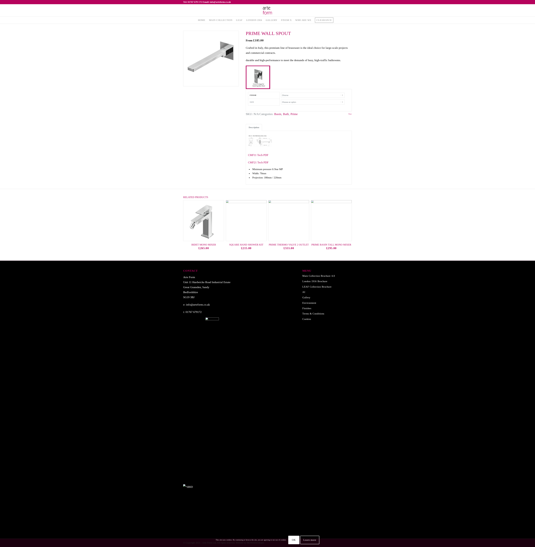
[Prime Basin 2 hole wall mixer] (2, 273)
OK (294, 540)
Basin (277, 114)
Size (252, 102)
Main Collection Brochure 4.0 (318, 275)
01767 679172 (194, 311)
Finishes (306, 308)
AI (303, 292)
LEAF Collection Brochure (317, 286)
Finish (253, 95)
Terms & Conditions (313, 313)
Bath (286, 114)
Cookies (306, 319)
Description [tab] (254, 127)
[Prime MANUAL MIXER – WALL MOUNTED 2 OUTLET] (533, 273)
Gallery (306, 297)
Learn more (309, 540)
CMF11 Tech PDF (258, 155)
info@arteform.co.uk (198, 304)
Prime (294, 114)
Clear (350, 114)
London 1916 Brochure (314, 281)
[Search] (337, 20)
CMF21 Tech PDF (258, 162)
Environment (309, 302)
